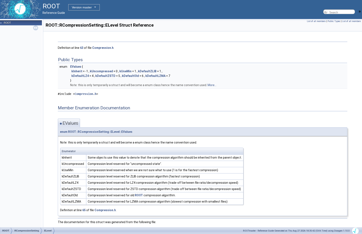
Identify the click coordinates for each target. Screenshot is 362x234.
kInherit (76, 71)
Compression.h (103, 47)
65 (84, 210)
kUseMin (125, 71)
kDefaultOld (130, 76)
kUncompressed (101, 71)
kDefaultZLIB (147, 71)
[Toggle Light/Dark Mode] (359, 11)
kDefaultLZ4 (80, 76)
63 (81, 47)
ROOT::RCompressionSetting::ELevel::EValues (100, 131)
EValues (75, 66)
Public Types (334, 21)
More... (212, 85)
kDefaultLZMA (155, 76)
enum (63, 131)
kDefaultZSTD (105, 76)
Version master (82, 7)
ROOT (7, 22)
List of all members (316, 21)
